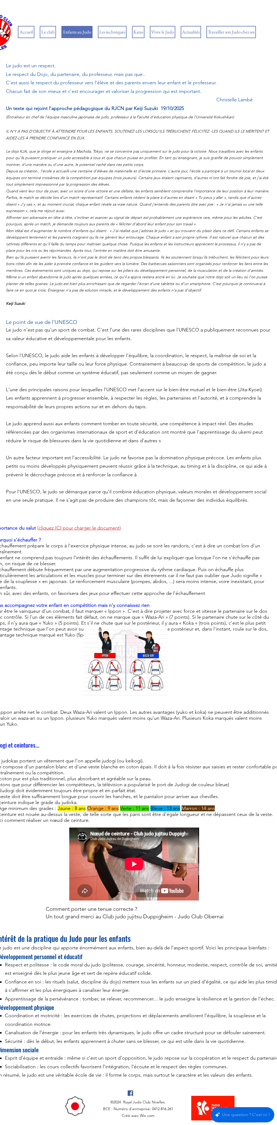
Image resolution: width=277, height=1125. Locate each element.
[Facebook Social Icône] (130, 1093)
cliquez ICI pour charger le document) (80, 528)
